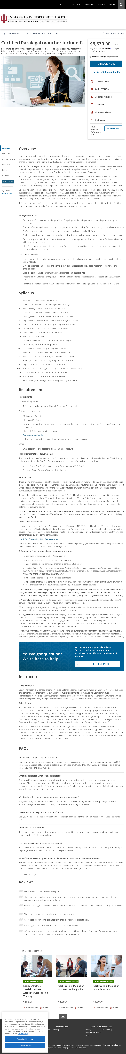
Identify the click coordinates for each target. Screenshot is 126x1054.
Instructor (6, 164)
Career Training (53, 1030)
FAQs (4, 170)
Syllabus (6, 154)
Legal (26, 33)
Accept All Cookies (25, 1039)
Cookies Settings (25, 1045)
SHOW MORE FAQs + (28, 874)
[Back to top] (63, 1026)
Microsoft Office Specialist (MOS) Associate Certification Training (35, 991)
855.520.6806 (7, 194)
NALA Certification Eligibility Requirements (38, 539)
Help (87, 1035)
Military (88, 1030)
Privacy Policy (81, 1048)
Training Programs (14, 33)
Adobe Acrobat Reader (33, 435)
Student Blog (106, 1030)
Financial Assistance (93, 1032)
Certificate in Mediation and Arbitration (106, 987)
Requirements (8, 159)
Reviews (5, 175)
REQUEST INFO (113, 128)
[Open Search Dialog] (121, 4)
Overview (6, 148)
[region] (25, 1032)
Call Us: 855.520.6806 (113, 33)
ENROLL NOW (106, 63)
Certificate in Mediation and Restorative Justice (71, 987)
